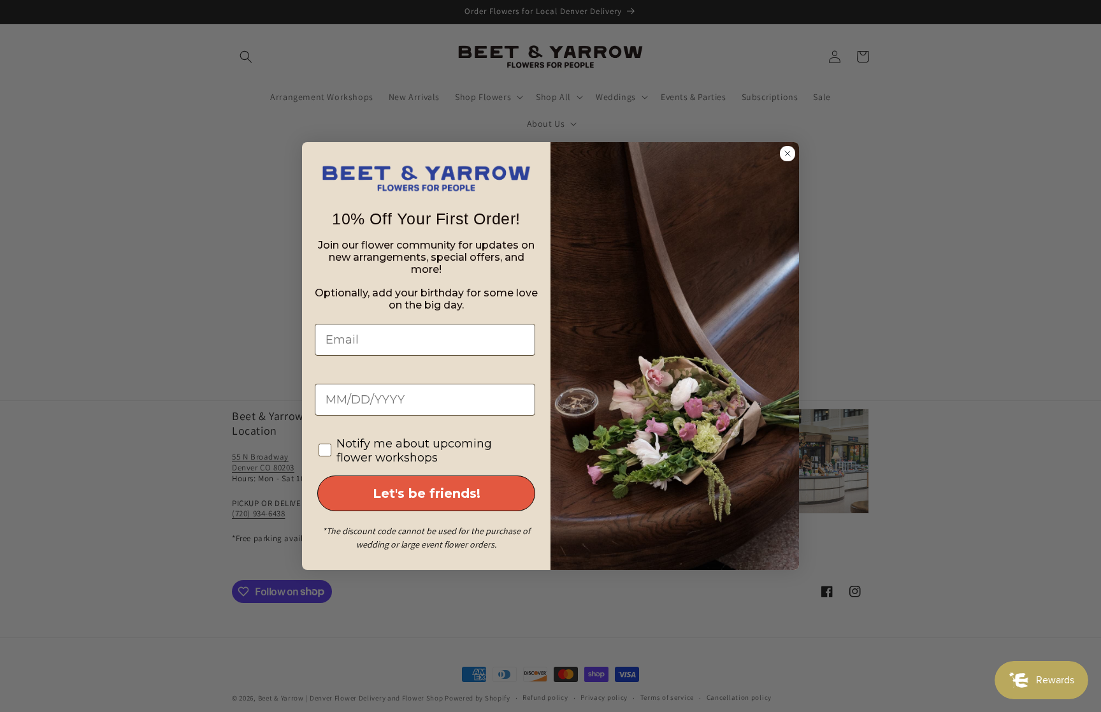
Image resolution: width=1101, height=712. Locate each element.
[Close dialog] (787, 153)
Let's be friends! (426, 493)
